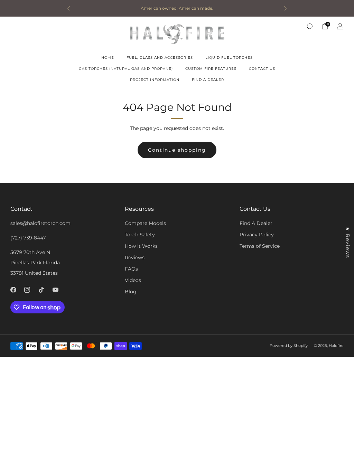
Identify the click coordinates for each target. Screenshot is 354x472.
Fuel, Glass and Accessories (160, 57)
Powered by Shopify (289, 345)
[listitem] (177, 8)
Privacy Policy (257, 234)
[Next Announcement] (285, 8)
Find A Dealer (208, 79)
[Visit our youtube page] (55, 290)
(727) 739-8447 (28, 237)
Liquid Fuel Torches (229, 57)
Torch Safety (140, 234)
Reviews (135, 257)
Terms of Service (260, 246)
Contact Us (262, 68)
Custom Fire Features (210, 68)
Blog (131, 291)
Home (107, 57)
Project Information (154, 79)
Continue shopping (177, 150)
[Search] (309, 26)
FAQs (131, 269)
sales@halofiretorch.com (40, 223)
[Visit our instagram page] (27, 290)
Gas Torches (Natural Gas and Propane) (126, 68)
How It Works (141, 246)
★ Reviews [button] (348, 242)
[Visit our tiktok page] (41, 290)
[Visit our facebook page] (13, 290)
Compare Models (145, 223)
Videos (133, 280)
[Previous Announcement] (68, 8)
